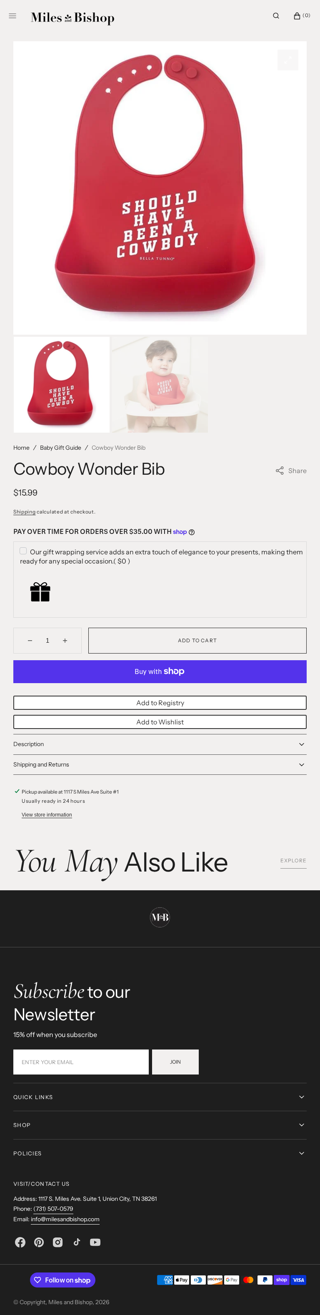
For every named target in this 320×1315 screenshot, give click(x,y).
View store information (47, 815)
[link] (160, 918)
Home (21, 447)
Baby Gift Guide (60, 447)
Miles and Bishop (70, 1302)
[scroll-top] (301, 1296)
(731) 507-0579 (53, 1208)
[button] (276, 16)
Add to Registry (160, 703)
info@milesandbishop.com (65, 1219)
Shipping (24, 511)
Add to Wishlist (160, 722)
